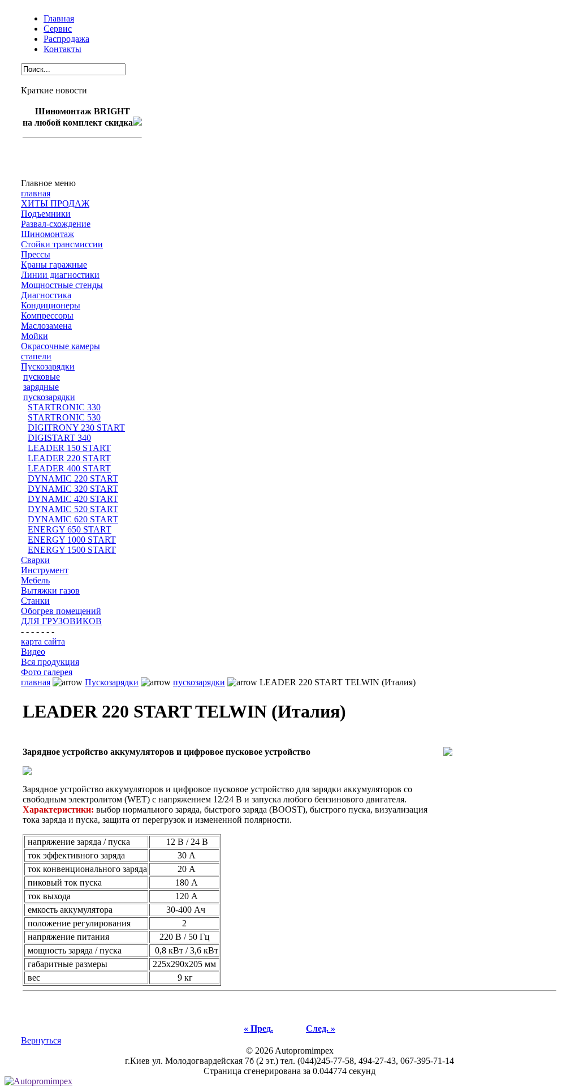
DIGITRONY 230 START (76, 427)
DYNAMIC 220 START (73, 478)
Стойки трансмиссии (62, 244)
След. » (320, 1028)
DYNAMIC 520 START (73, 509)
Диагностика (46, 295)
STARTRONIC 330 (64, 407)
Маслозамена (46, 325)
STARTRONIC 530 (64, 417)
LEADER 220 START (69, 458)
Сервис (58, 28)
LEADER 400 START (69, 468)
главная (35, 193)
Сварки (35, 560)
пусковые (41, 376)
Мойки (34, 336)
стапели (36, 356)
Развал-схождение (55, 224)
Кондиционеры (50, 305)
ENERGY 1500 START (72, 550)
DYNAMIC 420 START (73, 499)
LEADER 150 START (69, 448)
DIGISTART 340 (59, 438)
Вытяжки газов (50, 590)
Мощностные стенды (62, 285)
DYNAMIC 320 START (73, 488)
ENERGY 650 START (69, 529)
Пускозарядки (48, 366)
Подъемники (46, 213)
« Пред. (258, 1028)
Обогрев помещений (61, 611)
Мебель (35, 580)
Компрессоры (47, 315)
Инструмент (44, 570)
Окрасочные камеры (60, 346)
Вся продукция (50, 662)
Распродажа (66, 39)
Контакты (62, 49)
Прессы (35, 254)
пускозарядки (49, 397)
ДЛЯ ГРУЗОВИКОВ (61, 621)
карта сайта (43, 641)
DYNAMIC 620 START (73, 519)
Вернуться (41, 1040)
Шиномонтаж (47, 234)
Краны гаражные (54, 264)
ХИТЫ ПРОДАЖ (55, 203)
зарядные (41, 387)
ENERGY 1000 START (72, 539)
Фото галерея (46, 672)
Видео (33, 651)
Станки (35, 600)
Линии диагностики (60, 275)
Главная (59, 18)
